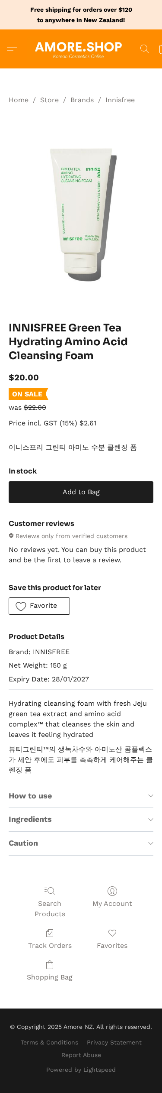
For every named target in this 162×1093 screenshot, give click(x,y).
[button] (81, 48)
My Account (112, 903)
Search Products (50, 908)
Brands (82, 100)
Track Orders (50, 945)
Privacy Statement (114, 1042)
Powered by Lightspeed (81, 1069)
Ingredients (30, 819)
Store (49, 100)
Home (19, 100)
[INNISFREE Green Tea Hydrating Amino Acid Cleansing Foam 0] (81, 211)
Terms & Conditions (49, 1042)
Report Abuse (81, 1054)
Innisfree (120, 100)
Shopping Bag (50, 977)
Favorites (112, 945)
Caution (23, 842)
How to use (30, 795)
